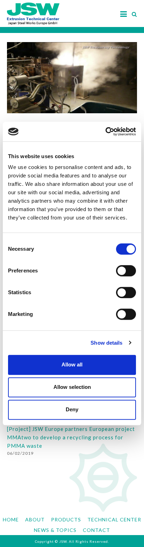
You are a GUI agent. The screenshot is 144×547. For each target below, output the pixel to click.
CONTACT (96, 530)
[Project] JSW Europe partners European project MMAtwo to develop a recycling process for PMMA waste (71, 437)
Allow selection (72, 387)
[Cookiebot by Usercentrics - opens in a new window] (105, 131)
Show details (106, 343)
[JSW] (33, 10)
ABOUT (35, 519)
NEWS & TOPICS (55, 530)
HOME (11, 519)
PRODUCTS (66, 519)
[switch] (126, 270)
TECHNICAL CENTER (114, 519)
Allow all (72, 364)
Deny (72, 409)
